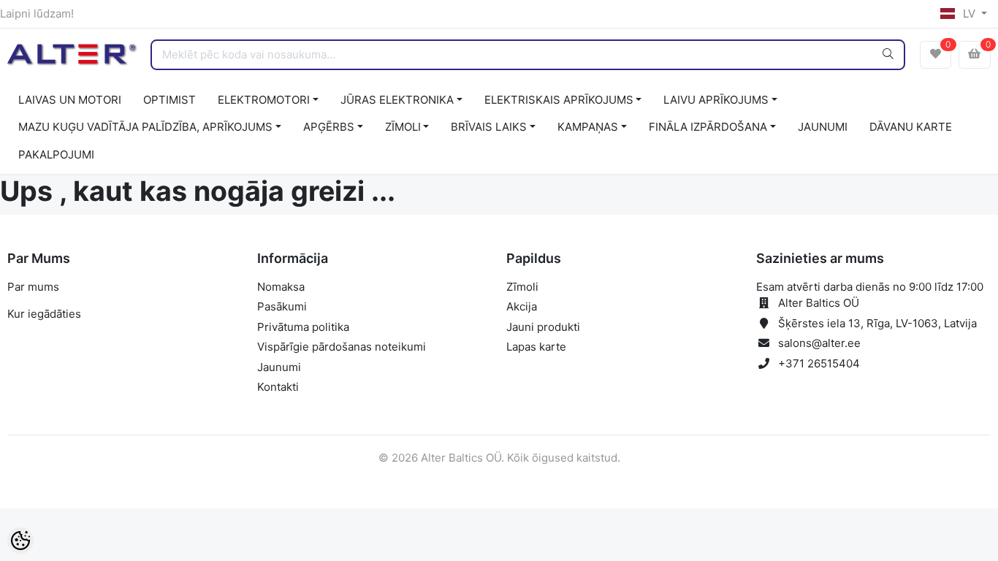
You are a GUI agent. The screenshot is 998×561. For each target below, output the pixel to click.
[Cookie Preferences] (20, 540)
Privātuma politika (303, 327)
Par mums (33, 287)
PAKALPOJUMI (56, 154)
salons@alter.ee (819, 343)
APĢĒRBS (328, 127)
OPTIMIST (169, 100)
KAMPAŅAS (587, 127)
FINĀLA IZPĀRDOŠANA (708, 127)
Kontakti (278, 387)
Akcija (521, 306)
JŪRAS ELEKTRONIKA (397, 100)
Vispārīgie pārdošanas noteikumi (341, 347)
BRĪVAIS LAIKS (489, 127)
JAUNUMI (822, 127)
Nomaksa (281, 287)
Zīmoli (522, 287)
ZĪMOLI (403, 127)
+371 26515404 (819, 363)
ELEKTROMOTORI (264, 100)
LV (969, 13)
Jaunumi (279, 367)
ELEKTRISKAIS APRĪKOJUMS (558, 100)
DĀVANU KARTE (910, 127)
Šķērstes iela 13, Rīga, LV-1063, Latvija (877, 323)
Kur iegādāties (44, 314)
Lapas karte (536, 347)
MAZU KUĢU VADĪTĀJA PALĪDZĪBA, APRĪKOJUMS (145, 127)
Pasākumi (282, 306)
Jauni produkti (543, 327)
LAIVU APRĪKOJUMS (716, 100)
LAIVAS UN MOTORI (69, 100)
